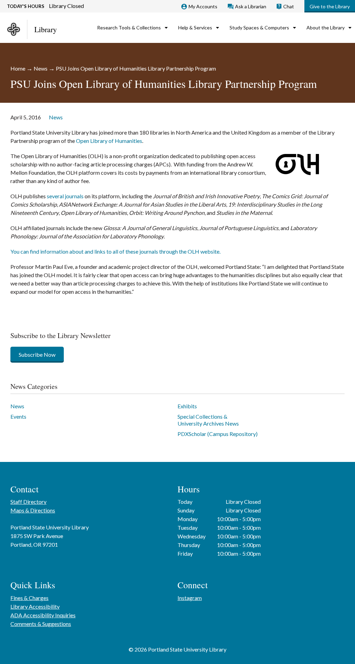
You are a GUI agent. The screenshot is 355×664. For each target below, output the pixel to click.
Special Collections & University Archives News (208, 420)
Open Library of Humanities (109, 140)
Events (18, 416)
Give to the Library (330, 6)
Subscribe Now (37, 354)
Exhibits (187, 406)
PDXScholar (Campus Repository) (218, 433)
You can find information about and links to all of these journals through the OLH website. (115, 251)
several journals (65, 196)
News (40, 68)
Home (17, 68)
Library (45, 29)
